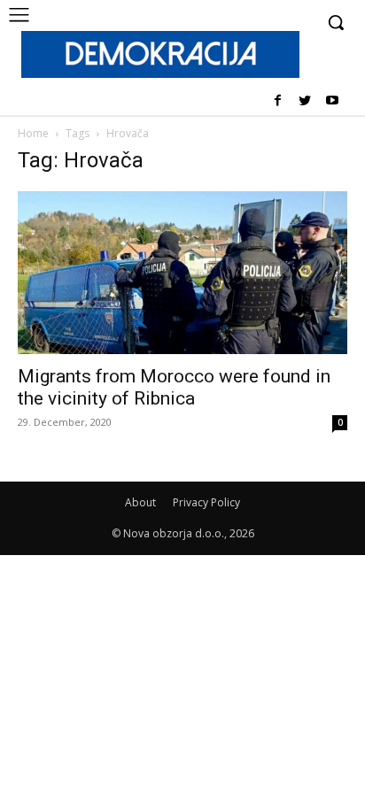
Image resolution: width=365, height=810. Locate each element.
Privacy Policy (206, 502)
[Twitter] (304, 101)
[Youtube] (332, 101)
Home (33, 133)
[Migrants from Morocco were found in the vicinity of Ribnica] (182, 272)
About (140, 502)
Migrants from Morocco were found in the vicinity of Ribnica (174, 387)
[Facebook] (277, 101)
